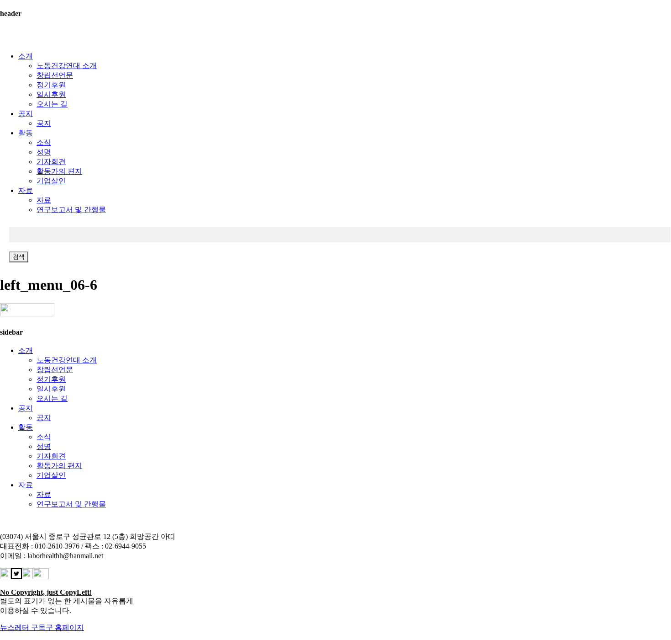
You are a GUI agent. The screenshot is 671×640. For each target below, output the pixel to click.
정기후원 (51, 85)
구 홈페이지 (65, 627)
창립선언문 (55, 75)
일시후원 (51, 94)
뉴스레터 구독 (23, 627)
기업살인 (51, 181)
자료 (25, 190)
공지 (25, 113)
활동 (25, 133)
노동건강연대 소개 (67, 65)
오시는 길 (52, 104)
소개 (25, 56)
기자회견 (51, 161)
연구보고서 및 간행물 (71, 209)
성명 (44, 152)
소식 (44, 142)
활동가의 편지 (59, 171)
